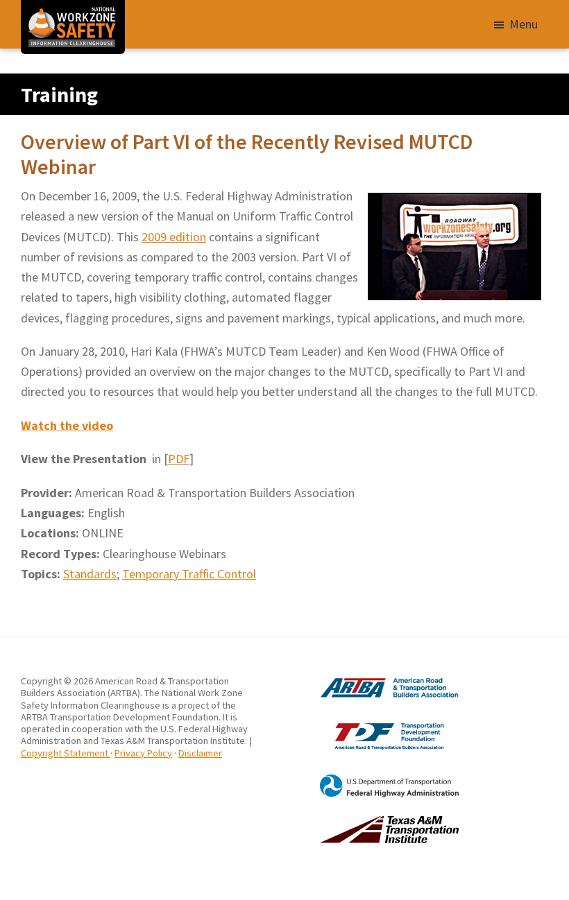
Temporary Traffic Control (189, 574)
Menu (523, 24)
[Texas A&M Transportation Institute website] (371, 821)
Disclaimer (200, 753)
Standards (90, 574)
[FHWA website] (371, 780)
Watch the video (67, 425)
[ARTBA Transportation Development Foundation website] (371, 722)
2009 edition (174, 237)
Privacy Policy (143, 753)
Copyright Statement (65, 753)
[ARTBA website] (371, 681)
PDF (178, 459)
